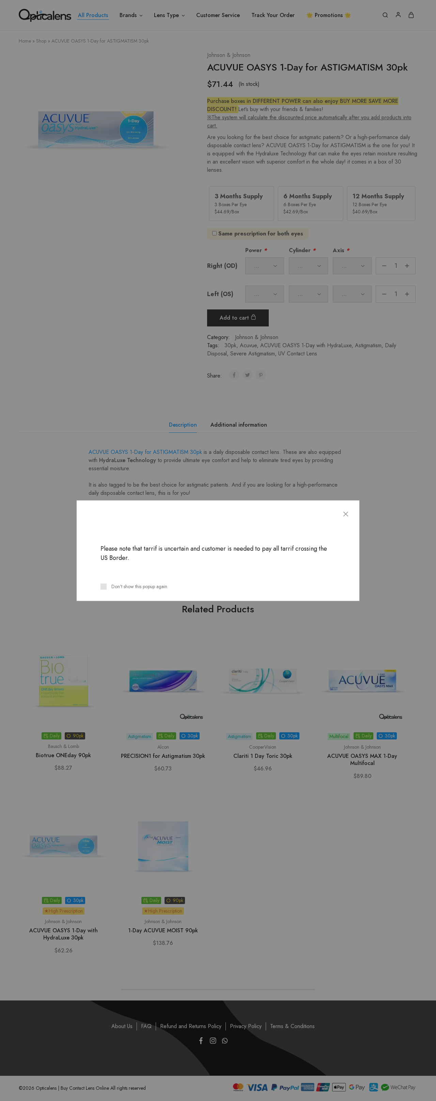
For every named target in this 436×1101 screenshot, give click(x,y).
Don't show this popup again (139, 586)
